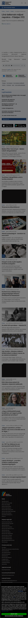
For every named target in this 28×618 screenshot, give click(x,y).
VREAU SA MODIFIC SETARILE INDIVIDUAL (14, 615)
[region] (14, 600)
